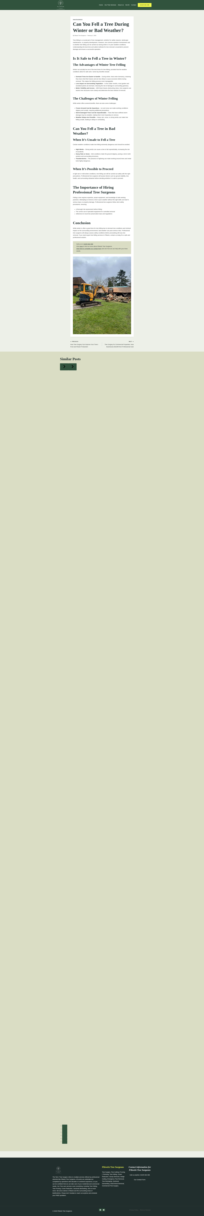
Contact (133, 5)
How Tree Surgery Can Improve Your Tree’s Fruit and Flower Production (84, 344)
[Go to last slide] (64, 366)
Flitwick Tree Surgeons (80, 35)
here (81, 246)
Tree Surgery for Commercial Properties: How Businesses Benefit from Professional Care (119, 344)
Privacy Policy (133, 1210)
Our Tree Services (110, 5)
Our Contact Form (139, 1179)
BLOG (127, 5)
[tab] (64, 1126)
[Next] (72, 366)
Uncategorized (77, 19)
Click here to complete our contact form (88, 249)
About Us (121, 5)
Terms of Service (145, 1210)
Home (101, 5)
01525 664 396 (144, 5)
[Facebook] (100, 1209)
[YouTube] (103, 1209)
